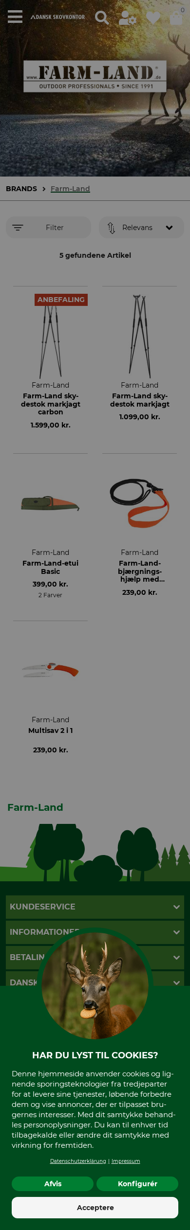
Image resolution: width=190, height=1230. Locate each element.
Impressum (126, 1161)
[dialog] (95, 615)
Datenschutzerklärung (78, 1161)
